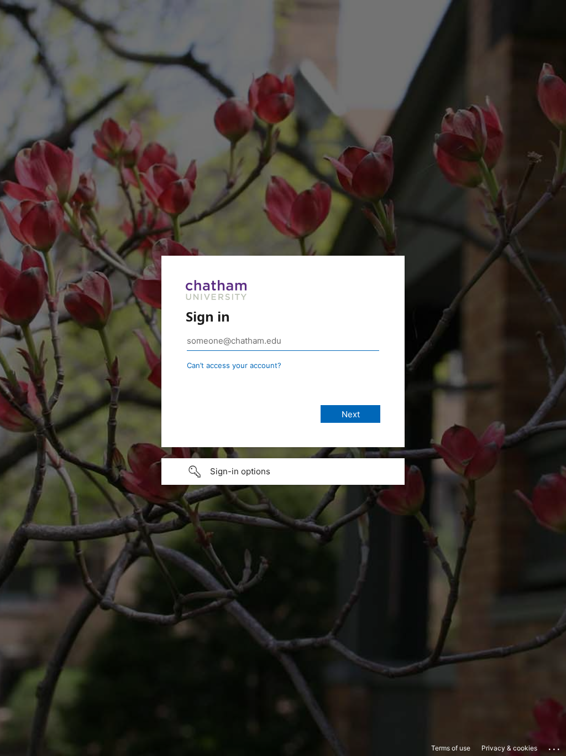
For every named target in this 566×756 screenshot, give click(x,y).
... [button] (555, 746)
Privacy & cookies (509, 748)
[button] (283, 471)
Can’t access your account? (234, 365)
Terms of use (450, 748)
